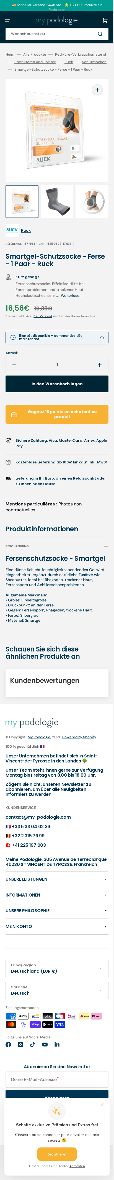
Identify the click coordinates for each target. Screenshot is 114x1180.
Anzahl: (12, 349)
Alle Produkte (34, 54)
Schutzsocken (85, 69)
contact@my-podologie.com (38, 836)
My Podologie (39, 751)
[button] (8, 20)
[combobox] (53, 34)
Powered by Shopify (79, 751)
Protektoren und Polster (26, 69)
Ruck (60, 69)
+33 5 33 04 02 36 (31, 846)
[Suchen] (93, 34)
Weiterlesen (71, 292)
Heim (10, 54)
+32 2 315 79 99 (28, 855)
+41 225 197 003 (29, 864)
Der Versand (42, 312)
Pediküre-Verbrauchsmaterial (31, 62)
